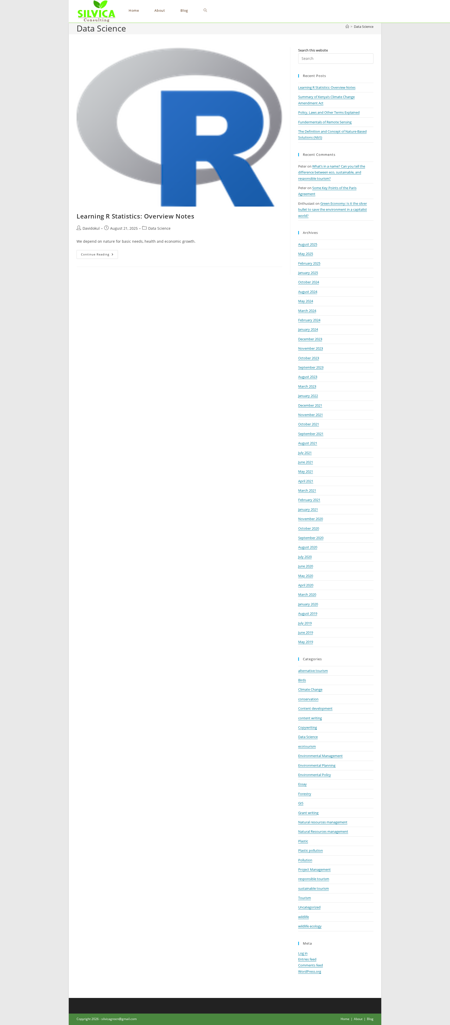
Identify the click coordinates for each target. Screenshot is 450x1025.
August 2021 (307, 443)
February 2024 (309, 320)
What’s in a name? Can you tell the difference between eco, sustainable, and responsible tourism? (331, 172)
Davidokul (91, 228)
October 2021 (308, 424)
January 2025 (308, 272)
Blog (370, 1019)
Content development (315, 708)
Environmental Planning (316, 765)
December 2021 (310, 405)
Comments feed (310, 965)
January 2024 (308, 329)
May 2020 (305, 575)
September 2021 (310, 433)
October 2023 (308, 358)
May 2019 (305, 641)
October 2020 (308, 528)
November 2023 (310, 348)
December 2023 (310, 339)
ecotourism (307, 746)
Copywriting (307, 727)
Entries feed (307, 959)
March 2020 (307, 594)
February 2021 (309, 499)
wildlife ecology (310, 926)
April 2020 (305, 585)
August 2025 (307, 244)
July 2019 (305, 623)
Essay (302, 784)
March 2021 (307, 490)
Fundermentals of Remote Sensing (325, 122)
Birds (302, 680)
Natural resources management (322, 822)
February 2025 (309, 263)
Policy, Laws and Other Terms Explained (329, 112)
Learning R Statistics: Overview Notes (135, 216)
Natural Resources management (323, 831)
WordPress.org (309, 971)
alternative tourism (313, 670)
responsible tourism (313, 878)
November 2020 (310, 518)
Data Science (363, 26)
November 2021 (310, 414)
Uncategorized (309, 907)
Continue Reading (99, 255)
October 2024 (308, 282)
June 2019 (305, 632)
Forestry (304, 793)
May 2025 (305, 253)
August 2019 (307, 613)
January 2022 (308, 395)
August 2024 (307, 291)
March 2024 (307, 310)
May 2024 (305, 301)
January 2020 (308, 604)
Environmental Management (320, 755)
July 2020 (305, 556)
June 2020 (305, 566)
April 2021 (305, 481)
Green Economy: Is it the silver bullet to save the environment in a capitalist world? (332, 209)
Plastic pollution (310, 850)
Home (345, 1019)
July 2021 (305, 452)
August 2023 (307, 376)
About (358, 1019)
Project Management (314, 869)
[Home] (347, 26)
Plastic (303, 841)
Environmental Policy (314, 774)
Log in (303, 953)
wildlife (303, 916)
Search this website (313, 50)
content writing (310, 718)
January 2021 (308, 509)
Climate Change (310, 689)
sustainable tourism (313, 888)
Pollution (305, 860)
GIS (300, 803)
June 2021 (305, 462)
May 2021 (305, 471)
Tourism (304, 897)
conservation (308, 699)
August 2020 (307, 547)
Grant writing (308, 812)
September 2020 (310, 537)
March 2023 (307, 386)
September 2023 (310, 367)
